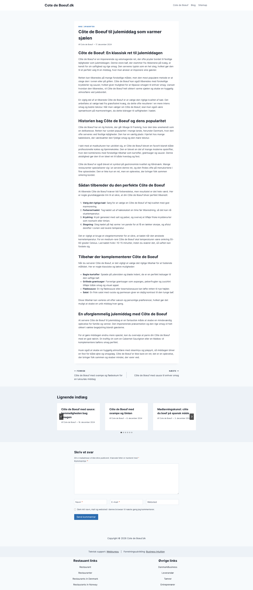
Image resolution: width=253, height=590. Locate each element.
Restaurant (85, 567)
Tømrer (168, 578)
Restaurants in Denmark (85, 578)
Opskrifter (89, 27)
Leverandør (168, 573)
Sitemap (202, 5)
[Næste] (192, 417)
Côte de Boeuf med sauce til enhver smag (156, 373)
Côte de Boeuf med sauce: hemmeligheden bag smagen (78, 413)
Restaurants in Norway (85, 584)
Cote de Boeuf (180, 5)
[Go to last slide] (61, 417)
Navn (79, 502)
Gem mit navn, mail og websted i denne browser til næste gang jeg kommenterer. (116, 509)
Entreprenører (167, 584)
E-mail (115, 502)
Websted (152, 502)
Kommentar (81, 461)
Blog (193, 5)
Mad (80, 27)
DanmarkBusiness (167, 567)
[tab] (121, 432)
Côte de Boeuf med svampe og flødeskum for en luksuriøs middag (98, 375)
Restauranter (85, 573)
